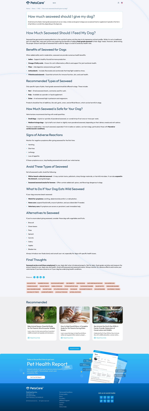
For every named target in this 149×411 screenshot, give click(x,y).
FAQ (38, 8)
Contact (61, 402)
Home (28, 8)
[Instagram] (104, 397)
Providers (62, 398)
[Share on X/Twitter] (41, 277)
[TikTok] (112, 397)
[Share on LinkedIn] (44, 277)
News (33, 8)
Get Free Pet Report (35, 377)
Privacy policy (63, 394)
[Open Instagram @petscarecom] (37, 277)
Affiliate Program (64, 400)
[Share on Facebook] (34, 277)
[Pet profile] (118, 3)
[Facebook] (101, 397)
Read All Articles (74, 348)
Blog (54, 3)
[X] (104, 401)
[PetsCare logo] (35, 2)
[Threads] (112, 401)
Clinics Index (63, 407)
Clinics (61, 404)
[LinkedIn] (108, 401)
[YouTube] (108, 397)
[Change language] (122, 3)
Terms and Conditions (65, 392)
